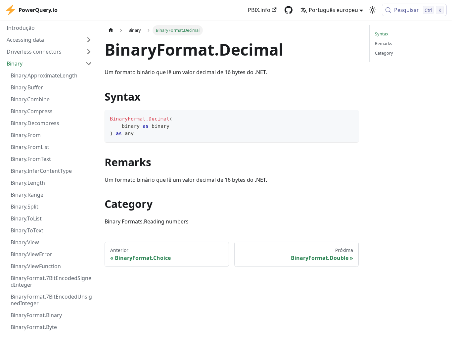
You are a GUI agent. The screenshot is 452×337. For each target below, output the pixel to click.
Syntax (381, 34)
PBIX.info (259, 10)
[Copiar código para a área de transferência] (350, 118)
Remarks (383, 43)
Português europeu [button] (333, 10)
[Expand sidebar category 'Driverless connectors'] (88, 51)
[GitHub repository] (288, 10)
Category (384, 53)
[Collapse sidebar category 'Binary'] (88, 63)
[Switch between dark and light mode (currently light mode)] (372, 10)
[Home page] (111, 30)
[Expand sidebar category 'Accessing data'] (88, 39)
